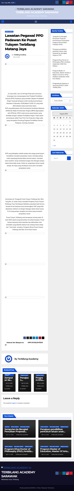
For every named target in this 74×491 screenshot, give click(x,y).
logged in (14, 403)
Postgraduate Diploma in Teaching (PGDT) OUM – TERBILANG (61, 85)
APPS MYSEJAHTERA (35, 342)
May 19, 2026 (45, 434)
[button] (68, 21)
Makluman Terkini (7, 375)
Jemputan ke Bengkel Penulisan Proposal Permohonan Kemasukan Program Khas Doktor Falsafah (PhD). (61, 40)
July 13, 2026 (10, 434)
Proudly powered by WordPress (28, 488)
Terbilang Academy (20, 55)
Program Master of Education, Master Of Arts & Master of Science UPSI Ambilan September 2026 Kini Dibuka (62, 74)
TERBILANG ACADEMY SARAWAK (37, 12)
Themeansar (51, 488)
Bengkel (7, 426)
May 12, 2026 (9, 454)
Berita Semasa (9, 31)
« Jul (54, 145)
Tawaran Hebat (24, 375)
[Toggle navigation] (36, 21)
